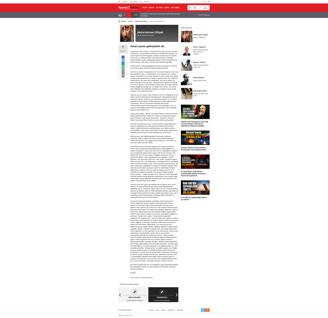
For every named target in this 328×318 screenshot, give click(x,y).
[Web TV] (205, 1)
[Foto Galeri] (209, 1)
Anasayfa (151, 310)
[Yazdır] (123, 72)
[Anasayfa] (119, 1)
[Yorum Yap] (123, 76)
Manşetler (124, 1)
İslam (145, 7)
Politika (159, 7)
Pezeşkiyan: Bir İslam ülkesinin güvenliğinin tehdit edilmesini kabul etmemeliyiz (160, 15)
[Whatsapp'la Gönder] (123, 66)
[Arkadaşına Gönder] (123, 69)
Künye (157, 310)
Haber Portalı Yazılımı (127, 315)
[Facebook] (123, 57)
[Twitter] (123, 60)
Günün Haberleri (133, 1)
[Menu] (190, 7)
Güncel (152, 7)
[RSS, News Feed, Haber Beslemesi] (207, 310)
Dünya (166, 7)
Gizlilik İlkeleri (171, 310)
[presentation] (124, 15)
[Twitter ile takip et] (203, 310)
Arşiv (140, 1)
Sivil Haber (175, 7)
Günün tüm (204, 15)
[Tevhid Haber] (128, 7)
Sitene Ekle (146, 1)
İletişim (163, 310)
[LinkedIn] (123, 63)
